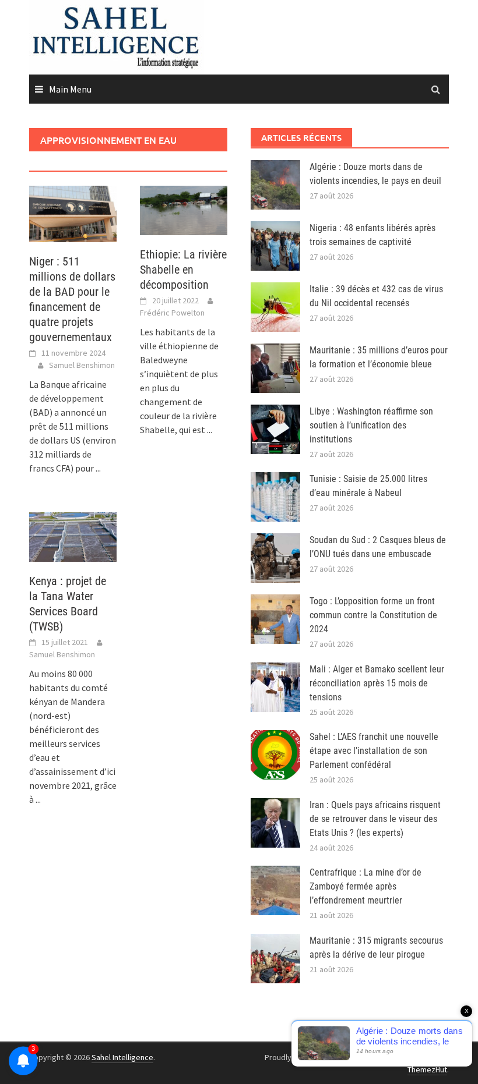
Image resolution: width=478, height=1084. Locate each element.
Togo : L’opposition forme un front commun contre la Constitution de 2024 (373, 615)
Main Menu (70, 89)
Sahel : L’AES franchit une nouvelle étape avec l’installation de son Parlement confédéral (374, 750)
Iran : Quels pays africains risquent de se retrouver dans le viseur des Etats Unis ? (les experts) (375, 818)
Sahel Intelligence (122, 1057)
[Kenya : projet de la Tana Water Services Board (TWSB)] (73, 535)
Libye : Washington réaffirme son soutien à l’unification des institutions (371, 425)
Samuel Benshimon (82, 365)
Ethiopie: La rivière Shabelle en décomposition (183, 269)
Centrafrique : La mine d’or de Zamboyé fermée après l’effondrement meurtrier (365, 886)
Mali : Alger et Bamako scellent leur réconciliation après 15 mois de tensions (377, 683)
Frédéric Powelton (172, 312)
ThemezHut (427, 1069)
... (98, 468)
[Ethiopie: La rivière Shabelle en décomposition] (183, 209)
